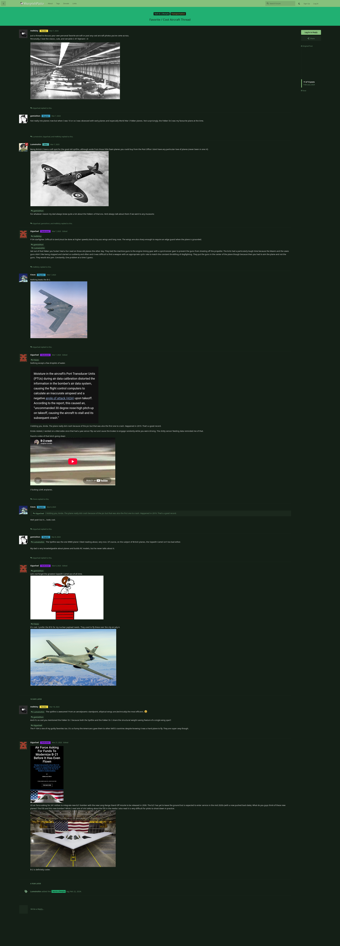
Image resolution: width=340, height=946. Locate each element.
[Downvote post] (281, 104)
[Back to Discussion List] (3, 3)
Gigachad (39, 513)
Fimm (36, 360)
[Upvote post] (274, 104)
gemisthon (38, 211)
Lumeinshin (39, 248)
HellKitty (37, 236)
